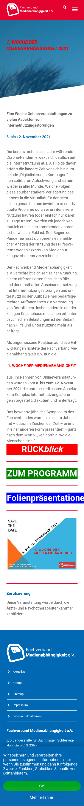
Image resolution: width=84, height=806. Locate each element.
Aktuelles (19, 671)
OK (42, 786)
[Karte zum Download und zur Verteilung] (42, 543)
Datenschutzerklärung (27, 716)
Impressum (20, 705)
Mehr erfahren (42, 797)
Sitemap (18, 694)
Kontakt (18, 683)
